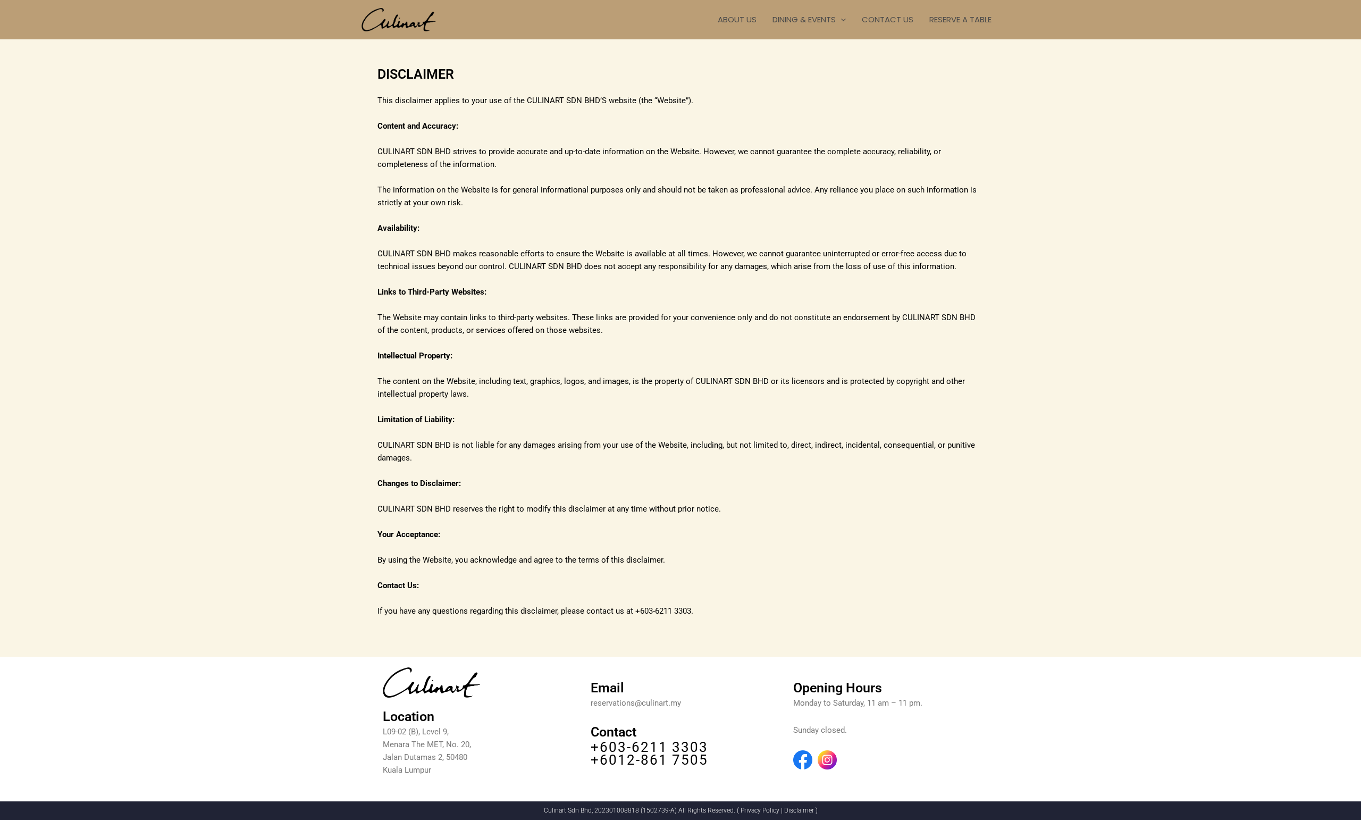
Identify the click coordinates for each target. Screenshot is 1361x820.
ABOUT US (737, 19)
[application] (841, 19)
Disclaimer (799, 810)
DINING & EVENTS (804, 19)
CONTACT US (887, 19)
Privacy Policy (760, 810)
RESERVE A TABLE (960, 19)
